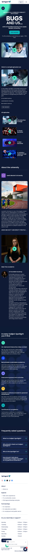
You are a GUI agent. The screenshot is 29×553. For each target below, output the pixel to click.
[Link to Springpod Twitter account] (7, 480)
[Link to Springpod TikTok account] (9, 480)
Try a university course (9, 498)
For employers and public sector (12, 511)
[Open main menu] (26, 2)
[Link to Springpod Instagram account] (2, 480)
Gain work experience (9, 495)
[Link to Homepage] (6, 2)
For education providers (9, 509)
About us (5, 489)
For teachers (6, 506)
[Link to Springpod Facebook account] (12, 480)
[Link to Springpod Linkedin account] (5, 480)
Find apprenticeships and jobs (11, 500)
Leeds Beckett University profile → (14, 230)
